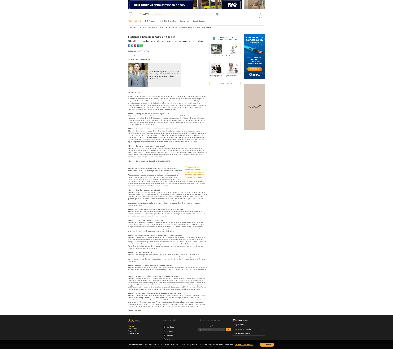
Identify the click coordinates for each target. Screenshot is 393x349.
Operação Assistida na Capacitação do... (215, 76)
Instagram (170, 340)
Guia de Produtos (149, 21)
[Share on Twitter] (132, 46)
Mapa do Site (132, 331)
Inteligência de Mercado (242, 329)
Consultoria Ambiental (216, 56)
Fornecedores (184, 21)
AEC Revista (163, 21)
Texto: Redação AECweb (134, 55)
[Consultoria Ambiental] (216, 49)
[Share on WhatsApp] (141, 46)
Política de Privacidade (244, 345)
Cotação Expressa (199, 21)
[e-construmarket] (241, 320)
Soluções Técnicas (231, 56)
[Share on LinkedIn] (138, 46)
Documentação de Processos (231, 76)
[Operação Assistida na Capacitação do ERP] (216, 68)
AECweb (133, 27)
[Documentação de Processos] (233, 68)
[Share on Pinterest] (135, 46)
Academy (173, 21)
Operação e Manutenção (242, 333)
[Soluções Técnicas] (233, 49)
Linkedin (170, 336)
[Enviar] (228, 329)
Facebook (170, 327)
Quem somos (132, 328)
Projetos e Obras (239, 325)
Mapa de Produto (134, 333)
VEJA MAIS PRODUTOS (225, 83)
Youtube (170, 331)
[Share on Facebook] (129, 46)
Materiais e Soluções (156, 27)
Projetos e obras (172, 27)
